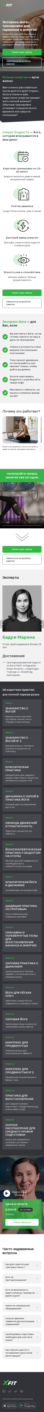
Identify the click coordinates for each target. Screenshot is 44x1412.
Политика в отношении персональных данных (17, 1399)
